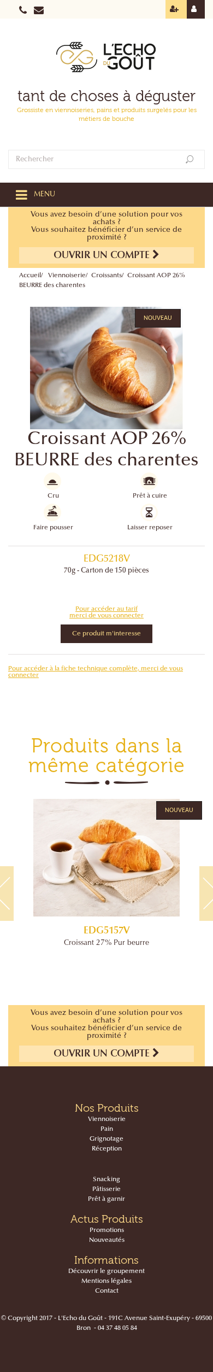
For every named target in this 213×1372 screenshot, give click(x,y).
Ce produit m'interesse (106, 633)
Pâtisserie (106, 1189)
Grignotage (106, 1139)
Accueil (30, 275)
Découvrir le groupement (106, 1271)
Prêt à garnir (106, 1199)
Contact (107, 1291)
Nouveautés (107, 1240)
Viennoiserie (67, 275)
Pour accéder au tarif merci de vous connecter (106, 612)
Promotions (107, 1230)
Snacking (106, 1179)
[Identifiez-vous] (196, 9)
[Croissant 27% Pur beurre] (106, 857)
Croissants (106, 275)
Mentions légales (106, 1281)
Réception (107, 1149)
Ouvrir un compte (103, 256)
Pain (106, 1129)
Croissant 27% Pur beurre (106, 943)
